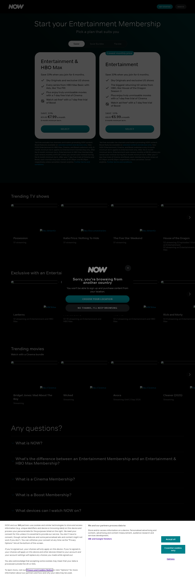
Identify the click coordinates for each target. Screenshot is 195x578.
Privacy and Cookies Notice (40, 570)
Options (171, 559)
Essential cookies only (173, 549)
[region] (97, 549)
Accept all (171, 539)
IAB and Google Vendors (100, 539)
